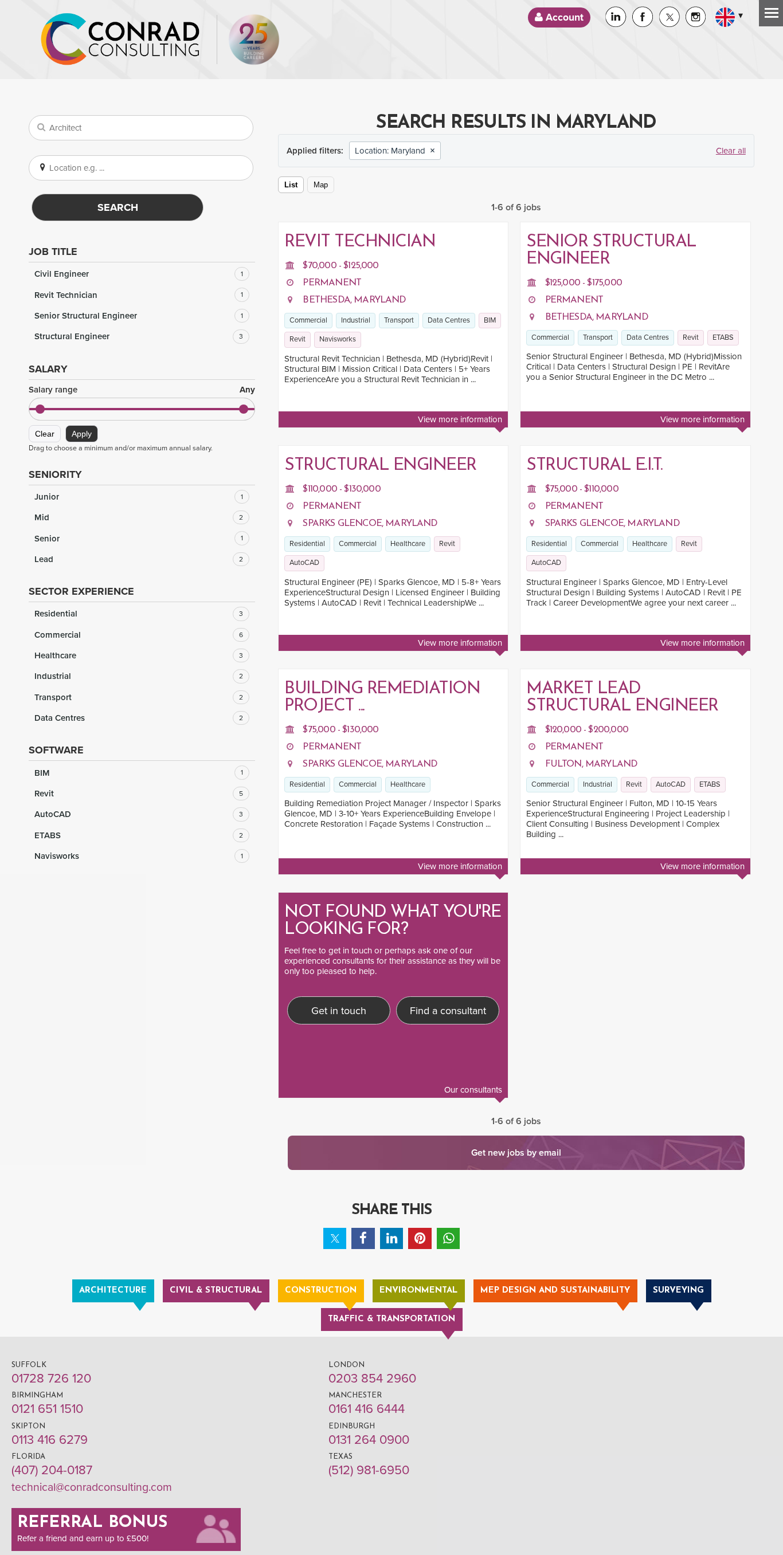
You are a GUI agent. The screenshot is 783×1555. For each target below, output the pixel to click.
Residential (138, 613)
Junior (138, 497)
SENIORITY (55, 474)
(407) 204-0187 (51, 1470)
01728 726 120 (51, 1378)
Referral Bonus (92, 1523)
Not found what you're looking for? (392, 921)
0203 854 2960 (372, 1378)
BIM (138, 773)
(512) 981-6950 (368, 1470)
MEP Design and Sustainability (555, 1290)
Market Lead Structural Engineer (622, 697)
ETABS (138, 835)
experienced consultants (329, 961)
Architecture (113, 1290)
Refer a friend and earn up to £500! (82, 1538)
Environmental (418, 1290)
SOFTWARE (56, 750)
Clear (44, 433)
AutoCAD (138, 814)
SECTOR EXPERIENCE (81, 591)
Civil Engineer (138, 274)
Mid (138, 517)
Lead (138, 559)
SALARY (48, 369)
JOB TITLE (53, 251)
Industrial (138, 676)
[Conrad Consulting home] (120, 39)
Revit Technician (138, 295)
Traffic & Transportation (391, 1319)
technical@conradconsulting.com (91, 1487)
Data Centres (138, 718)
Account (563, 17)
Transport (138, 697)
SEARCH (117, 207)
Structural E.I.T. (594, 465)
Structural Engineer (138, 336)
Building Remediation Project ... (382, 697)
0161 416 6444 (366, 1408)
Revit (138, 793)
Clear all (731, 151)
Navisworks (138, 856)
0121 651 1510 (47, 1408)
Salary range (142, 390)
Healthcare (138, 655)
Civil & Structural (216, 1290)
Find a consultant (448, 1010)
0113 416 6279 (49, 1439)
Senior (138, 538)
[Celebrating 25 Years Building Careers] (254, 39)
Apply (82, 433)
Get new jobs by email (516, 1153)
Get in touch (338, 1010)
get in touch (350, 950)
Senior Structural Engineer (138, 316)
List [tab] (290, 184)
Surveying (678, 1290)
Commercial (138, 635)
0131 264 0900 (368, 1439)
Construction (321, 1290)
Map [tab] (321, 184)
